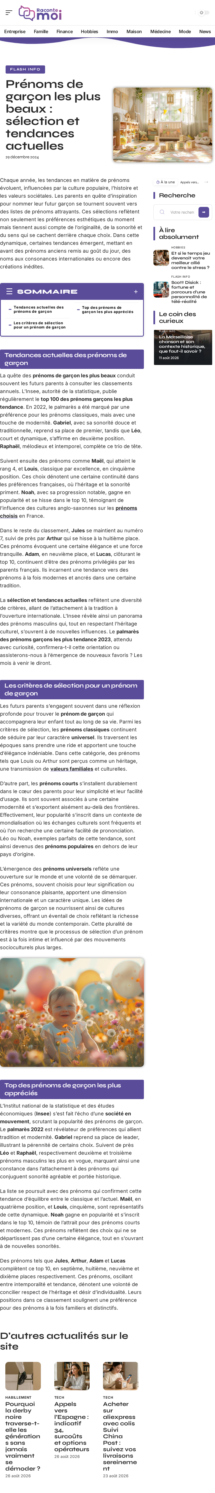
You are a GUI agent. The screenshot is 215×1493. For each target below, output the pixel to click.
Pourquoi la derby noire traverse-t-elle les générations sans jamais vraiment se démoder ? (22, 1436)
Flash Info (25, 69)
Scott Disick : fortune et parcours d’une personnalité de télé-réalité (189, 292)
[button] (206, 182)
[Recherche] (190, 12)
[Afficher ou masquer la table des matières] (108, 291)
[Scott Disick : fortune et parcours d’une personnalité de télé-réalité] (161, 290)
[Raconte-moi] (40, 12)
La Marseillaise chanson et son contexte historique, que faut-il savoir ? (182, 344)
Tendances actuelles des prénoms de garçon (39, 309)
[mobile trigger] (10, 12)
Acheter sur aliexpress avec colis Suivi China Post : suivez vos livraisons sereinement (120, 1436)
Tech (59, 1397)
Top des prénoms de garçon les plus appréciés (108, 309)
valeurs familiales (71, 769)
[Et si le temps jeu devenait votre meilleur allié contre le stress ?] (161, 258)
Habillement (18, 1397)
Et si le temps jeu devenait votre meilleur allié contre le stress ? (190, 260)
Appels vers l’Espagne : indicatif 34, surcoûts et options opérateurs (71, 1427)
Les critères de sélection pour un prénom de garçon (40, 325)
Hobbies (178, 247)
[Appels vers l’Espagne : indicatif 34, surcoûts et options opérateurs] (72, 1376)
